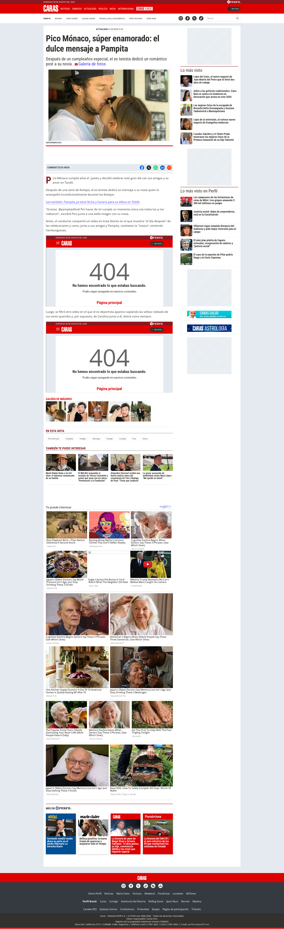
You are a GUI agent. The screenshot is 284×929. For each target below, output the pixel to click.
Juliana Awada (88, 18)
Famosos (77, 8)
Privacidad (143, 909)
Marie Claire (123, 893)
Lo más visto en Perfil (198, 190)
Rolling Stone (156, 901)
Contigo (113, 901)
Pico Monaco (53, 438)
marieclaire (93, 817)
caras (126, 817)
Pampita (47, 18)
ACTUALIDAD (102, 29)
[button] (109, 108)
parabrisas (158, 817)
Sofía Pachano (135, 18)
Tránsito (196, 909)
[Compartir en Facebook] (142, 167)
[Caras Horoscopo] (209, 331)
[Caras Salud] (209, 317)
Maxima (197, 901)
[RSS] (153, 886)
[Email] (169, 167)
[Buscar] (237, 18)
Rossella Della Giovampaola (112, 18)
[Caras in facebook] (187, 18)
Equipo (156, 909)
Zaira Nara (151, 18)
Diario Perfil (94, 893)
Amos (145, 438)
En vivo (235, 8)
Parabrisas (164, 893)
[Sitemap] (160, 886)
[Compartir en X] (149, 167)
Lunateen (178, 893)
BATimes (191, 893)
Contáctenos (127, 909)
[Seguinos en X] (194, 18)
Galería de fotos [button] (92, 63)
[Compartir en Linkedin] (162, 167)
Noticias (65, 8)
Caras (103, 901)
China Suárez (72, 18)
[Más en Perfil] (63, 808)
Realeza (103, 8)
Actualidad (90, 8)
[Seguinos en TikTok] (201, 18)
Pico (134, 438)
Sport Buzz (172, 901)
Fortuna (137, 893)
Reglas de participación (176, 909)
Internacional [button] (126, 8)
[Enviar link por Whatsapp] (155, 167)
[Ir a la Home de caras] (50, 10)
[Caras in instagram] (181, 18)
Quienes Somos (108, 909)
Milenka (58, 18)
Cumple (122, 438)
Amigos (83, 438)
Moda (113, 8)
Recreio (185, 901)
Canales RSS (90, 909)
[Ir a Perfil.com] (234, 2)
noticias (61, 817)
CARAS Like (144, 8)
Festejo (109, 438)
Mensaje (96, 438)
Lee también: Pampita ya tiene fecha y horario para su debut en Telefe (93, 202)
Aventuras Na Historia (133, 901)
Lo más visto (191, 70)
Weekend (150, 893)
